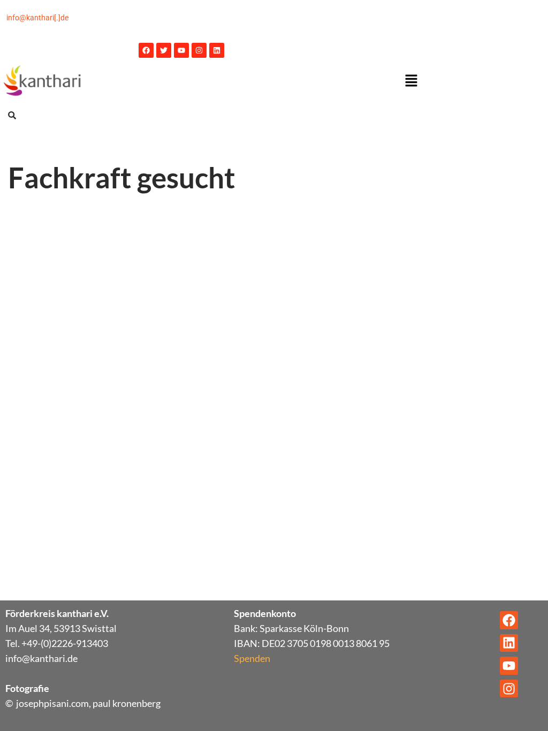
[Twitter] (163, 50)
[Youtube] (181, 50)
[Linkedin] (216, 50)
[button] (411, 81)
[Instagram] (199, 50)
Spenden (252, 658)
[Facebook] (146, 50)
